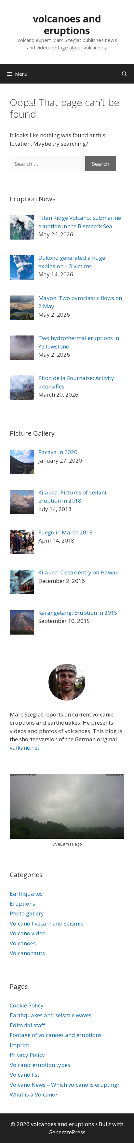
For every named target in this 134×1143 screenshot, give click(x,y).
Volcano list (24, 1074)
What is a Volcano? (34, 1094)
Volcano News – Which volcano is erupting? (65, 1084)
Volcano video (28, 933)
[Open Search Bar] (124, 74)
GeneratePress (67, 1132)
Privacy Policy (27, 1054)
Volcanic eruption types (40, 1065)
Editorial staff (27, 1025)
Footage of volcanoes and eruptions (55, 1035)
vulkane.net (24, 747)
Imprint (19, 1045)
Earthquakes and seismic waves (50, 1015)
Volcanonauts (27, 953)
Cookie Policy (27, 1005)
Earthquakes (26, 893)
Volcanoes (23, 943)
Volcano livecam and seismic (46, 923)
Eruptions (22, 903)
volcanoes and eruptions (67, 24)
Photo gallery (27, 913)
